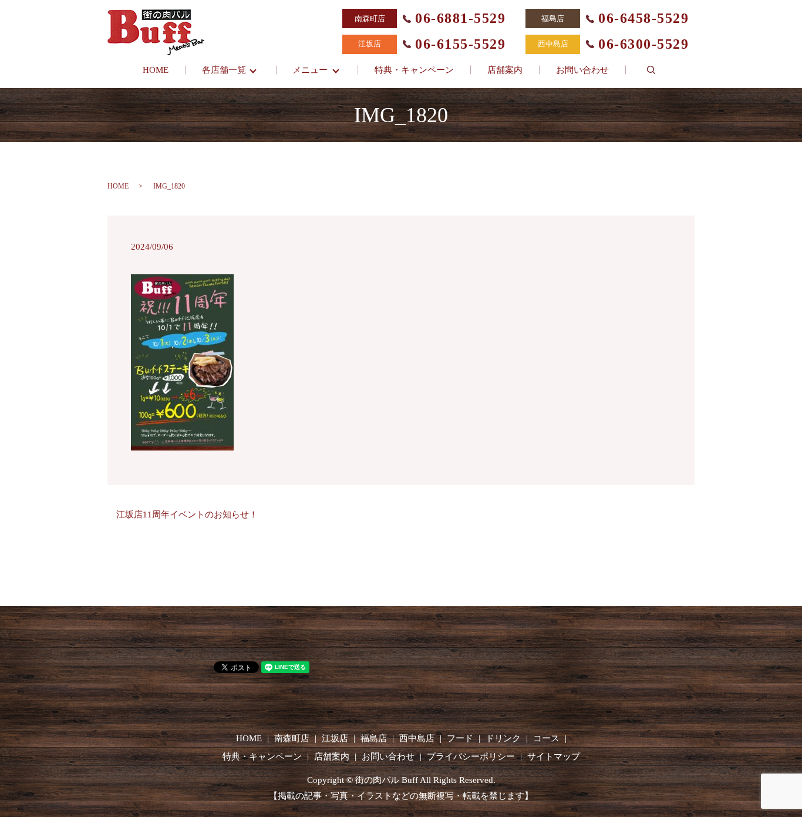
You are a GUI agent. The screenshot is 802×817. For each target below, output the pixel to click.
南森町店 (291, 738)
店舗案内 (505, 70)
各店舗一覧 (224, 70)
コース (546, 738)
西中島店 (416, 738)
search (651, 70)
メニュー (310, 70)
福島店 (373, 738)
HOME (156, 70)
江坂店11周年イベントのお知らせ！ (187, 514)
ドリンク (503, 738)
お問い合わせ (582, 70)
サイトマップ (553, 756)
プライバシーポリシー (471, 756)
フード (460, 738)
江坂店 (335, 738)
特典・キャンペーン (414, 70)
